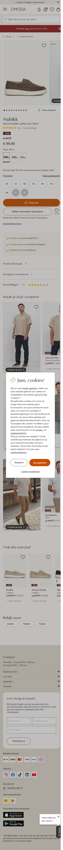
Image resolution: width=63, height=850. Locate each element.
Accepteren (39, 462)
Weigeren (19, 462)
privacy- (40, 430)
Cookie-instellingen (30, 471)
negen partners (30, 388)
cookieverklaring (18, 433)
